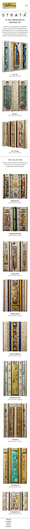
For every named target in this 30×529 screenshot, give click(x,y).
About (8, 519)
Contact (8, 521)
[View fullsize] (15, 56)
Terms (8, 524)
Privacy (8, 526)
